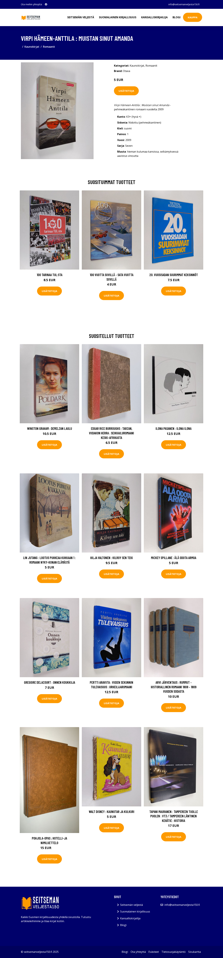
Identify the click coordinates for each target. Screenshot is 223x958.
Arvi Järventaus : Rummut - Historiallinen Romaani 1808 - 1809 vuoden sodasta (173, 686)
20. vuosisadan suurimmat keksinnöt (173, 275)
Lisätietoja (126, 90)
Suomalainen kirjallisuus (117, 17)
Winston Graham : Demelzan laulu (49, 428)
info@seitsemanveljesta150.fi (183, 4)
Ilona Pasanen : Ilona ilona (173, 428)
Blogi (177, 17)
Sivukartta (194, 952)
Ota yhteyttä (138, 952)
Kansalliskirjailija (154, 17)
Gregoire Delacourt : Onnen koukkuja (49, 682)
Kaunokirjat (31, 46)
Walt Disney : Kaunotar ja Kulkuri (111, 812)
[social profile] (46, 4)
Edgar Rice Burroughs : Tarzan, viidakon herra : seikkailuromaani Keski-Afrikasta (111, 432)
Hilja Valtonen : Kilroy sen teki (111, 558)
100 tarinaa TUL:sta (49, 275)
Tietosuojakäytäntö (173, 952)
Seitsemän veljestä (80, 17)
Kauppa (192, 17)
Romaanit (49, 46)
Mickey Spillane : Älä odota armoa (173, 558)
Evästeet (153, 952)
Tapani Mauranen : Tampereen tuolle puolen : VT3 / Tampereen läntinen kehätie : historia (173, 816)
